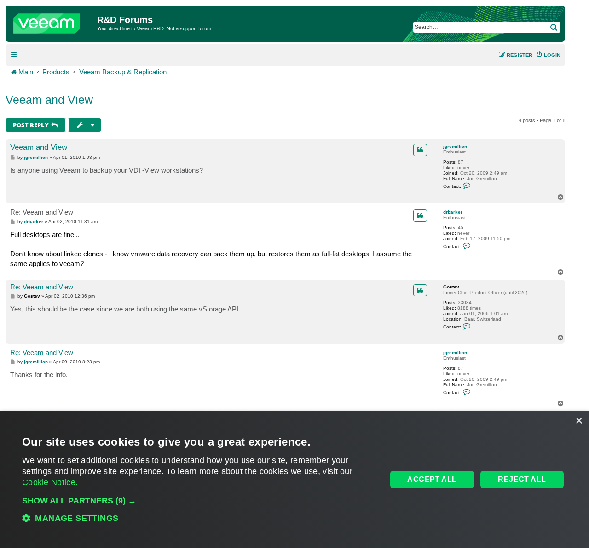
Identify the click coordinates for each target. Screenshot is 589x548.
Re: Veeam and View (41, 212)
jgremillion (455, 146)
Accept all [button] (431, 479)
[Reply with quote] (420, 150)
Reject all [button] (522, 479)
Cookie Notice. (50, 482)
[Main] (52, 21)
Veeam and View (49, 99)
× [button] (578, 421)
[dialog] (294, 479)
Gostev (451, 286)
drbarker (452, 212)
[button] (199, 500)
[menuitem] (548, 55)
